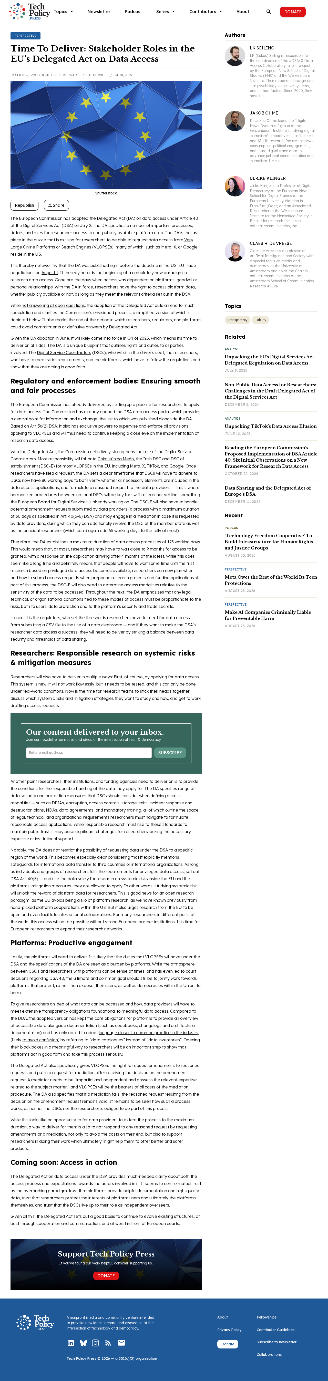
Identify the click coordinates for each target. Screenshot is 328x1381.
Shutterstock (106, 193)
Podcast (133, 11)
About (243, 11)
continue (101, 433)
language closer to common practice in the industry (149, 1032)
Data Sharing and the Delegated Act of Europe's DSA (268, 491)
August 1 (50, 272)
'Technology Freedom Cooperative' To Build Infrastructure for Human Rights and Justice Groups (269, 542)
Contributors (202, 11)
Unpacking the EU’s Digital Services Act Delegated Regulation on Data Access (269, 360)
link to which (118, 418)
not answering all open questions (53, 305)
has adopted (76, 218)
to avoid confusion (40, 1039)
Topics (60, 11)
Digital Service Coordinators (64, 352)
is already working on (109, 501)
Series (162, 11)
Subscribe (170, 752)
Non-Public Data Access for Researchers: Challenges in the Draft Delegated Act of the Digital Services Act (270, 391)
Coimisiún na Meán (116, 458)
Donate (293, 11)
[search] (269, 12)
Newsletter (99, 11)
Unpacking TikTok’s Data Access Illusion (271, 426)
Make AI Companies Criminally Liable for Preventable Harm (268, 615)
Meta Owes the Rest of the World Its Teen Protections (271, 580)
